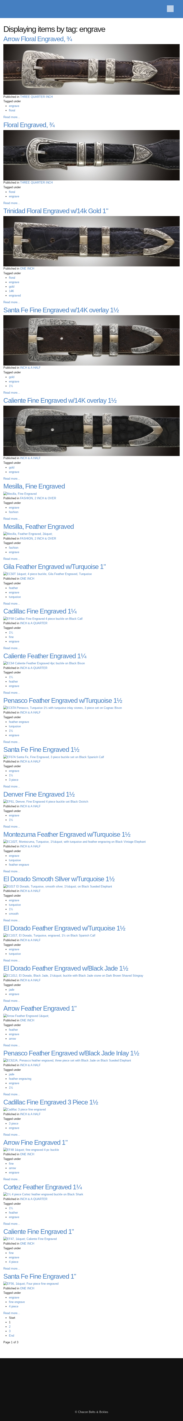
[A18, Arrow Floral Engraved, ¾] (91, 69)
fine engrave (17, 1302)
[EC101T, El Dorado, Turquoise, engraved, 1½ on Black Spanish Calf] (49, 935)
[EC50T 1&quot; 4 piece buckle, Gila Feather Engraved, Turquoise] (47, 574)
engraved (15, 295)
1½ (11, 386)
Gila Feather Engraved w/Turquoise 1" (54, 566)
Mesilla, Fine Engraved (34, 486)
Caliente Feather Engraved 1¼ (44, 656)
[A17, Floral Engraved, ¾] (91, 155)
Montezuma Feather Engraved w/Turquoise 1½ (66, 834)
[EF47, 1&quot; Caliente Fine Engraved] (30, 1239)
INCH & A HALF (30, 367)
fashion (13, 512)
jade (11, 989)
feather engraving (20, 1078)
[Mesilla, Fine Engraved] (20, 493)
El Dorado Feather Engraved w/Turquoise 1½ (64, 928)
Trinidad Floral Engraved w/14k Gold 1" (55, 211)
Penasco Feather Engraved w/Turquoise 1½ (62, 700)
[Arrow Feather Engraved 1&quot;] (26, 1015)
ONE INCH (27, 268)
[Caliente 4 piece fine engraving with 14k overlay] (91, 430)
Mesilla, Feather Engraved (38, 526)
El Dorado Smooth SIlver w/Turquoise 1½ (58, 879)
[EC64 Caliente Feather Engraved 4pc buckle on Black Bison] (44, 663)
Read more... (11, 117)
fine (11, 637)
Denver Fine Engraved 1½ (39, 794)
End (11, 1335)
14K (11, 291)
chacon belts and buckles (30, 9)
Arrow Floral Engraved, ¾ (37, 39)
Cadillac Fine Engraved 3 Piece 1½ (50, 1102)
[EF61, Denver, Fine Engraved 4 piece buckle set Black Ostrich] (45, 801)
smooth (14, 913)
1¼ (11, 632)
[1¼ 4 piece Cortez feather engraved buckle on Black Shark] (43, 1194)
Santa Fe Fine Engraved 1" (39, 1276)
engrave (14, 106)
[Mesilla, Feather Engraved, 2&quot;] (28, 534)
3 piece (13, 779)
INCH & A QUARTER (33, 623)
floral (12, 110)
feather (13, 588)
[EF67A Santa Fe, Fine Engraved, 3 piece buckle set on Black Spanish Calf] (53, 757)
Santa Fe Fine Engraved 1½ (41, 749)
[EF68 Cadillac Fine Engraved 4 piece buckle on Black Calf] (43, 618)
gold (11, 286)
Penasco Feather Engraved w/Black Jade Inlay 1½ (71, 1053)
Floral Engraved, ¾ (28, 125)
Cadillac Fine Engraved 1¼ (39, 611)
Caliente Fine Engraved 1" (38, 1231)
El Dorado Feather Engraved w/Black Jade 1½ (65, 968)
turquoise (15, 597)
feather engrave (19, 722)
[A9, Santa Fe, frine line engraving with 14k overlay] (91, 340)
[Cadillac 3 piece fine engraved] (24, 1109)
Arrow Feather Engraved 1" (40, 1008)
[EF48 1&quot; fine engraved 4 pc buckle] (31, 1149)
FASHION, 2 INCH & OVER (38, 498)
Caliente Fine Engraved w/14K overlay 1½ (59, 400)
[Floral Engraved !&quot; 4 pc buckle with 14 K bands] (91, 241)
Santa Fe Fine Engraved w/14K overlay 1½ (61, 310)
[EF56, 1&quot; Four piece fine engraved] (30, 1283)
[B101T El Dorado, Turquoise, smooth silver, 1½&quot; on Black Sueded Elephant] (57, 886)
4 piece (13, 1262)
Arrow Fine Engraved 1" (35, 1142)
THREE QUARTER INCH (36, 96)
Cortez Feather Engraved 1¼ (42, 1187)
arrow (12, 1038)
